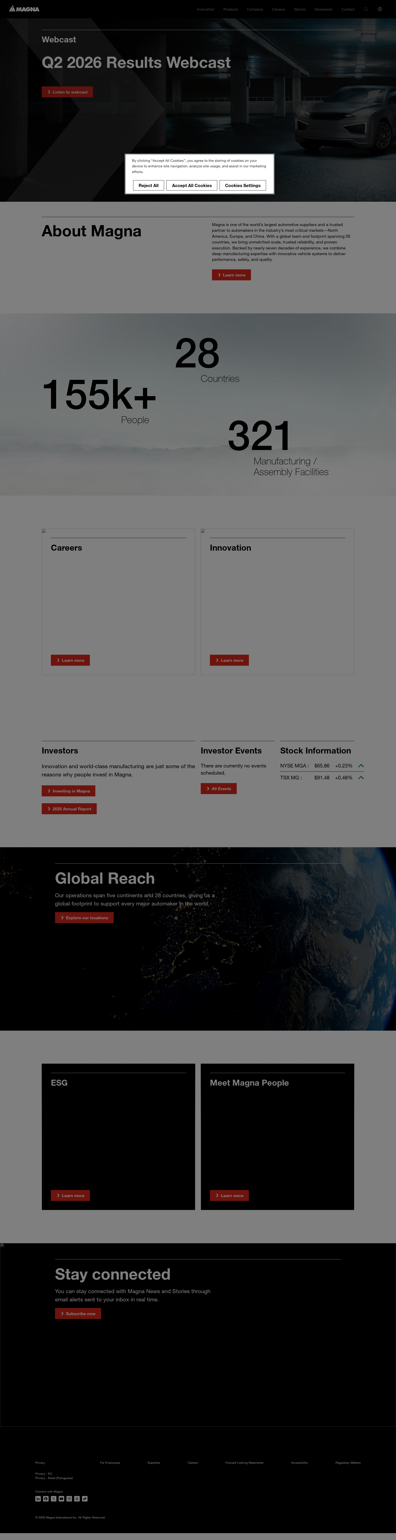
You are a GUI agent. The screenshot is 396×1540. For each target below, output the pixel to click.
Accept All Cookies (192, 185)
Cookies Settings (243, 185)
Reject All (149, 185)
